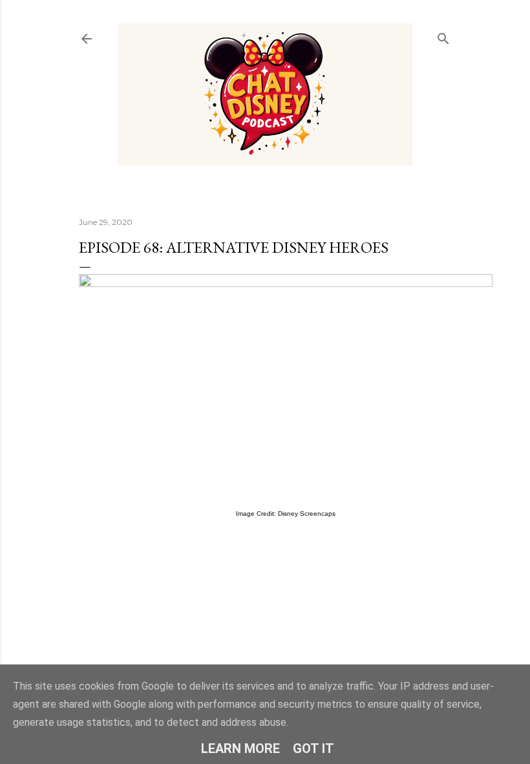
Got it (313, 748)
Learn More (240, 748)
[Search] (443, 35)
